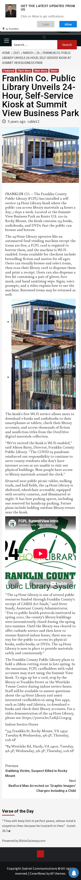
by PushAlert (12, 28)
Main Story (40, 70)
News (54, 70)
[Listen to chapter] (9, 831)
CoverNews (38, 873)
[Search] (44, 37)
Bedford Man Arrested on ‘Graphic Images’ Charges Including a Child (42, 786)
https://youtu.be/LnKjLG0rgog (46, 717)
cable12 (33, 121)
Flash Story (24, 70)
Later (45, 24)
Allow (68, 24)
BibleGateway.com (32, 841)
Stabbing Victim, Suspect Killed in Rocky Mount (36, 771)
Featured (8, 70)
